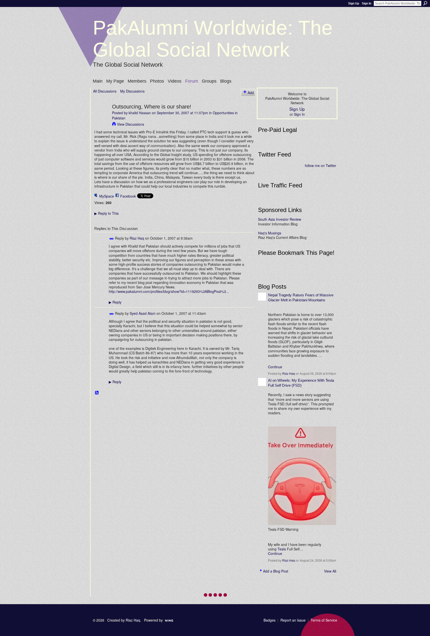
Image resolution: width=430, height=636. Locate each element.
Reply (115, 302)
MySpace (106, 196)
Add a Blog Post (275, 571)
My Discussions (132, 91)
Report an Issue (293, 620)
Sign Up (353, 3)
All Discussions (104, 91)
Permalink (111, 238)
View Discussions (130, 124)
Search (425, 3)
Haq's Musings (269, 232)
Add (251, 92)
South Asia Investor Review (279, 219)
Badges (269, 620)
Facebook (128, 196)
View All (330, 571)
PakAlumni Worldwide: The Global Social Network (213, 39)
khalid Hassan (140, 112)
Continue (275, 366)
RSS (97, 393)
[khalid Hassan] (101, 116)
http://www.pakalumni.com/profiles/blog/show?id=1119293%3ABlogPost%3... (169, 291)
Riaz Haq (137, 238)
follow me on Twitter (320, 165)
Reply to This (106, 213)
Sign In (366, 3)
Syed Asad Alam (143, 313)
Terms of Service (324, 620)
